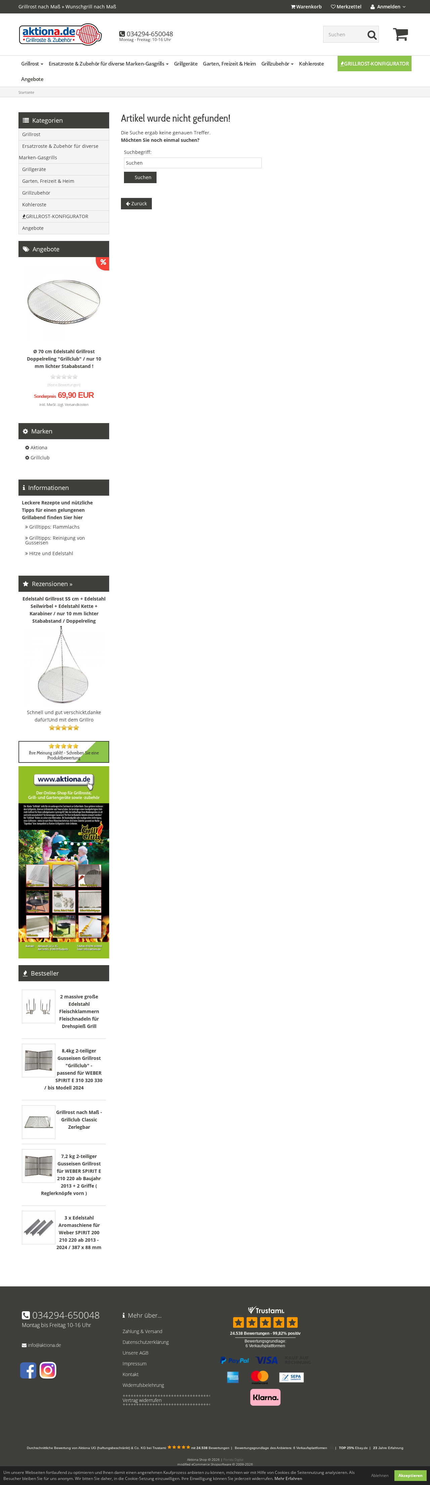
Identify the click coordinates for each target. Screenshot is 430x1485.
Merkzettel (349, 6)
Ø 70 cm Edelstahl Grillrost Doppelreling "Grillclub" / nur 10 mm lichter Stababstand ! (64, 358)
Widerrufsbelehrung (143, 1385)
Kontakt (131, 1374)
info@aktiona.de (44, 1345)
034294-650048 (150, 33)
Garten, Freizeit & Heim (229, 63)
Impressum (134, 1363)
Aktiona (39, 447)
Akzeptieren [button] (410, 1475)
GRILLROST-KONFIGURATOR (376, 63)
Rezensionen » (51, 584)
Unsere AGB (135, 1353)
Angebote (32, 79)
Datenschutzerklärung (146, 1342)
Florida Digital (233, 1459)
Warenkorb (309, 6)
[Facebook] (28, 1375)
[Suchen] (370, 34)
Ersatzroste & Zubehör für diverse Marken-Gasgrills (107, 63)
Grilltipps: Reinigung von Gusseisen (55, 540)
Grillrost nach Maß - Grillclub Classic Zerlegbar (79, 1119)
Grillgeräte (186, 63)
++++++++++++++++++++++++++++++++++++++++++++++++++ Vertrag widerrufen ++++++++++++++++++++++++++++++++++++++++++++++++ (165, 1400)
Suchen (142, 177)
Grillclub (40, 457)
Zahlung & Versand (142, 1331)
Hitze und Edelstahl (51, 553)
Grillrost (30, 63)
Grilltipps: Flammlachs (54, 527)
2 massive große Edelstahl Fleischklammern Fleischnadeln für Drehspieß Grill (79, 1011)
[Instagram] (47, 1375)
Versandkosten (77, 404)
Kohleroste (311, 63)
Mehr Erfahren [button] (288, 1478)
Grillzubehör (276, 63)
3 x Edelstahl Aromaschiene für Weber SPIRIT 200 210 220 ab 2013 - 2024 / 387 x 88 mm (78, 1232)
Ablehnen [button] (380, 1475)
